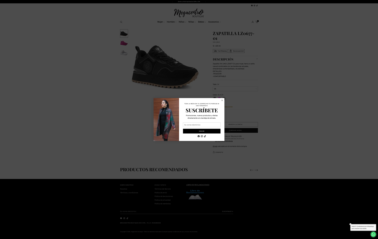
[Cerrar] (222, 100)
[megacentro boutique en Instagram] (202, 136)
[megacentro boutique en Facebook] (198, 136)
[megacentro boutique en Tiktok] (205, 136)
